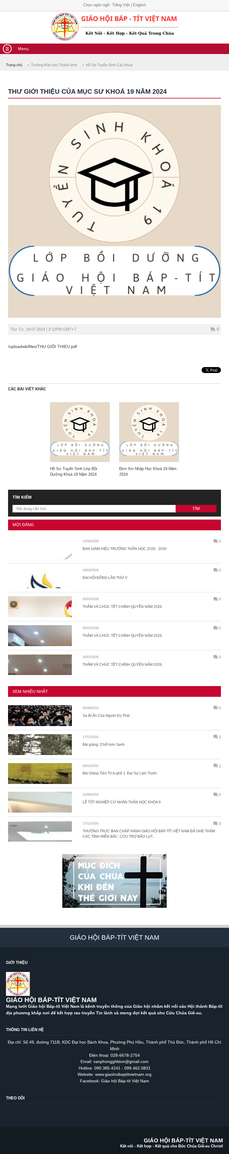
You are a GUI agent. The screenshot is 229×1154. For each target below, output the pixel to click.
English (139, 5)
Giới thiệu (16, 962)
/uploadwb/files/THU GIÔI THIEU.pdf (42, 346)
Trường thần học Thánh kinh (54, 65)
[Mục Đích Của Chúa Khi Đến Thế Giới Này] (114, 910)
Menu (23, 48)
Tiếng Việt (121, 5)
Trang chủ (14, 65)
